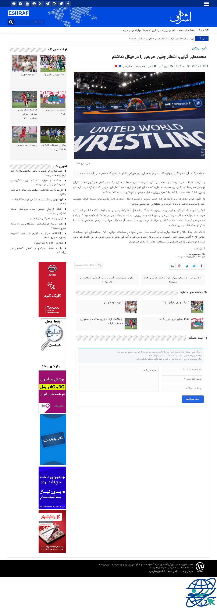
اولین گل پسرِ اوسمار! (27, 145)
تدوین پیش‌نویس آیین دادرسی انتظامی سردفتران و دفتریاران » (106, 280)
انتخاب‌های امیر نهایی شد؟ (174, 319)
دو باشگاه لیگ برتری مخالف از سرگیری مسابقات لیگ (101, 321)
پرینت (138, 66)
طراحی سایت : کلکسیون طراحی (164, 571)
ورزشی (190, 39)
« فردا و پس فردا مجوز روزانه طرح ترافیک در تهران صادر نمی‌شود (172, 280)
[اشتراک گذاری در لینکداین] (172, 266)
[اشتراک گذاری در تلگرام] (187, 266)
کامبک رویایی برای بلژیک (175, 302)
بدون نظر (165, 66)
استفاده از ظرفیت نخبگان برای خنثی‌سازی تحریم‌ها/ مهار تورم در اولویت (158, 30)
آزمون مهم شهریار (113, 302)
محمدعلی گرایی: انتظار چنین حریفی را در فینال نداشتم (159, 56)
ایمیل (150, 66)
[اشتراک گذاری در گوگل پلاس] (179, 266)
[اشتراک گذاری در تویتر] (194, 266)
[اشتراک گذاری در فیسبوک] (201, 266)
